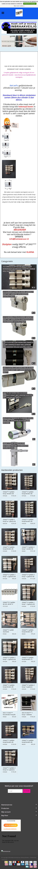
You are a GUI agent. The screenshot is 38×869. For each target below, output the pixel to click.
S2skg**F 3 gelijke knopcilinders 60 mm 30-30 (8, 741)
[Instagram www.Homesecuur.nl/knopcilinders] (28, 796)
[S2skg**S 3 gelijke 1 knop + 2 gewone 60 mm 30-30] (9, 564)
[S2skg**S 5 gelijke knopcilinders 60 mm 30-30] (28, 481)
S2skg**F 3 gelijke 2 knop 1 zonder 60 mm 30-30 (28, 548)
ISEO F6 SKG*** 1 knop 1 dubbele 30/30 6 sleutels (27, 714)
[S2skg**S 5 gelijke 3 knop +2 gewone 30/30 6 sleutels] (28, 674)
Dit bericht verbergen (29, 3)
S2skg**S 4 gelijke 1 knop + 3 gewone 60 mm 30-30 (28, 603)
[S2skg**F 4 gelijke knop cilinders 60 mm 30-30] (9, 481)
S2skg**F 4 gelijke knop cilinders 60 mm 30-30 (8, 493)
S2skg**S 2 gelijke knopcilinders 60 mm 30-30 (27, 741)
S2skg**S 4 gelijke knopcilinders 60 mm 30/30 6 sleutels (9, 686)
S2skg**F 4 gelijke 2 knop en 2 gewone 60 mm (9, 769)
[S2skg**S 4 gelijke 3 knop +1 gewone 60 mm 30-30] (28, 564)
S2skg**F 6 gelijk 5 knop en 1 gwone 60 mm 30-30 (9, 520)
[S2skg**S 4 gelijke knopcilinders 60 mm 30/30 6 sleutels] (9, 674)
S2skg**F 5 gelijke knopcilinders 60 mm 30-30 (27, 520)
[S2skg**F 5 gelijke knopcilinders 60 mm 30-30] (28, 509)
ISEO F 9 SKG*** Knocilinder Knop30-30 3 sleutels (9, 714)
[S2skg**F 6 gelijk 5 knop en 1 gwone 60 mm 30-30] (9, 509)
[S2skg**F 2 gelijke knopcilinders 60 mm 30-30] (28, 619)
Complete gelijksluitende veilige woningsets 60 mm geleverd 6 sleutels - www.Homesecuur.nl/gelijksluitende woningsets (19, 75)
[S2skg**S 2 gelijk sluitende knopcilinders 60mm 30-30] (9, 619)
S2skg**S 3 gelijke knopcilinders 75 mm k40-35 (27, 658)
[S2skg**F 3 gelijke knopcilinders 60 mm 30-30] (9, 730)
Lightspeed (4, 859)
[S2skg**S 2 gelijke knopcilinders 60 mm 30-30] (28, 730)
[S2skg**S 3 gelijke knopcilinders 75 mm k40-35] (28, 647)
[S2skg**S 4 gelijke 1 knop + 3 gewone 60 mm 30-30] (28, 591)
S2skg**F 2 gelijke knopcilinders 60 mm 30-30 (27, 631)
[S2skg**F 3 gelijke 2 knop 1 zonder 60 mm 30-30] (28, 536)
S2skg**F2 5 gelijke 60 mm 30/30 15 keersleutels (9, 603)
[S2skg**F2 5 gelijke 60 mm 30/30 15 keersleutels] (9, 591)
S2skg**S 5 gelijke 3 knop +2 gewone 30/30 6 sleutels (28, 686)
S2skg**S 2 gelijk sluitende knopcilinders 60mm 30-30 (9, 631)
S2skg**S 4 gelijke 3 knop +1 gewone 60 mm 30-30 (28, 575)
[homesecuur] (19, 851)
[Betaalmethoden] (6, 862)
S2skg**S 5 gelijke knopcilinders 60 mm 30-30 (27, 493)
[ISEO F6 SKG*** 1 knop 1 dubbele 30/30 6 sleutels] (28, 702)
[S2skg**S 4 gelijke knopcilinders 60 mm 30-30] (9, 536)
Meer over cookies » (19, 6)
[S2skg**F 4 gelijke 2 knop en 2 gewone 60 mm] (9, 757)
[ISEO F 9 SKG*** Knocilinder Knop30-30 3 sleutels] (9, 702)
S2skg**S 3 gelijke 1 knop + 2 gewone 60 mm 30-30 (9, 575)
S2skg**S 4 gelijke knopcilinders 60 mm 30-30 (8, 548)
